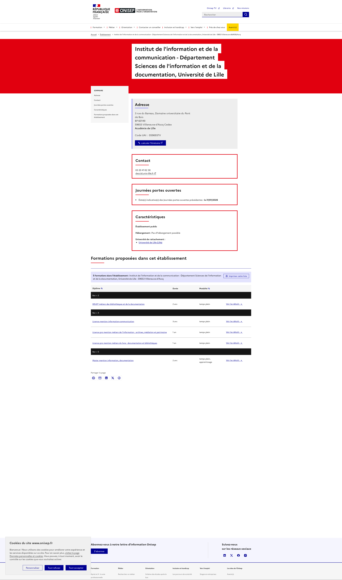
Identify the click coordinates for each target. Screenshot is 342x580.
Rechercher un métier (126, 574)
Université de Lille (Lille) (150, 242)
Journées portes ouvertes (103, 105)
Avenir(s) (233, 27)
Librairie (227, 8)
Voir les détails (233, 304)
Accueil (94, 34)
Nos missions (243, 8)
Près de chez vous (217, 27)
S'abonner (99, 551)
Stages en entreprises (208, 574)
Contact (97, 100)
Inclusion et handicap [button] (174, 27)
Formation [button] (97, 27)
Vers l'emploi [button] (196, 27)
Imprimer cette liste (238, 276)
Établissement (105, 34)
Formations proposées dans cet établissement (106, 115)
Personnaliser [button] (32, 567)
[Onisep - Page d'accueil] (125, 10)
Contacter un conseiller (150, 27)
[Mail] (100, 378)
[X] (112, 378)
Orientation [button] (126, 27)
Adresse (97, 95)
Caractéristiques (100, 109)
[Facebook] (119, 378)
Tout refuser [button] (54, 567)
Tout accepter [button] (76, 567)
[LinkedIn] (106, 378)
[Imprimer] (93, 378)
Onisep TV (212, 8)
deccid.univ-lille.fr (144, 173)
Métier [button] (112, 27)
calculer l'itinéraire (150, 142)
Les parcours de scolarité (182, 574)
